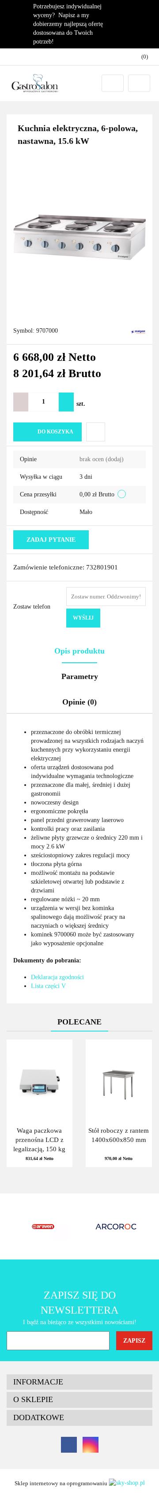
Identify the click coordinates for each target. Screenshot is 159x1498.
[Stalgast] (138, 331)
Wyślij (83, 618)
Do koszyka (55, 432)
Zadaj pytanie (51, 539)
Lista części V (48, 986)
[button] (79, 1382)
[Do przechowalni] (95, 431)
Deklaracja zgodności (57, 977)
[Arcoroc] (43, 1226)
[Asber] (116, 1226)
